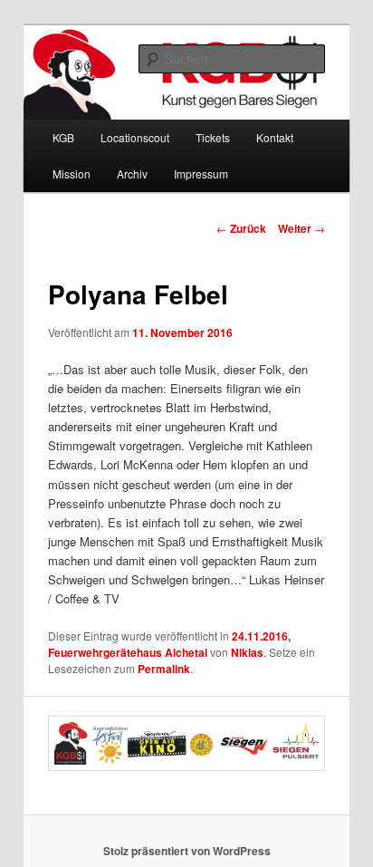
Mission (72, 173)
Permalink (164, 668)
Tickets (213, 137)
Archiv (132, 173)
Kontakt (274, 137)
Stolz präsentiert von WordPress (187, 851)
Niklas (247, 652)
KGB (63, 137)
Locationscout (134, 137)
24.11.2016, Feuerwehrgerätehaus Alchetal (169, 644)
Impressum (201, 173)
